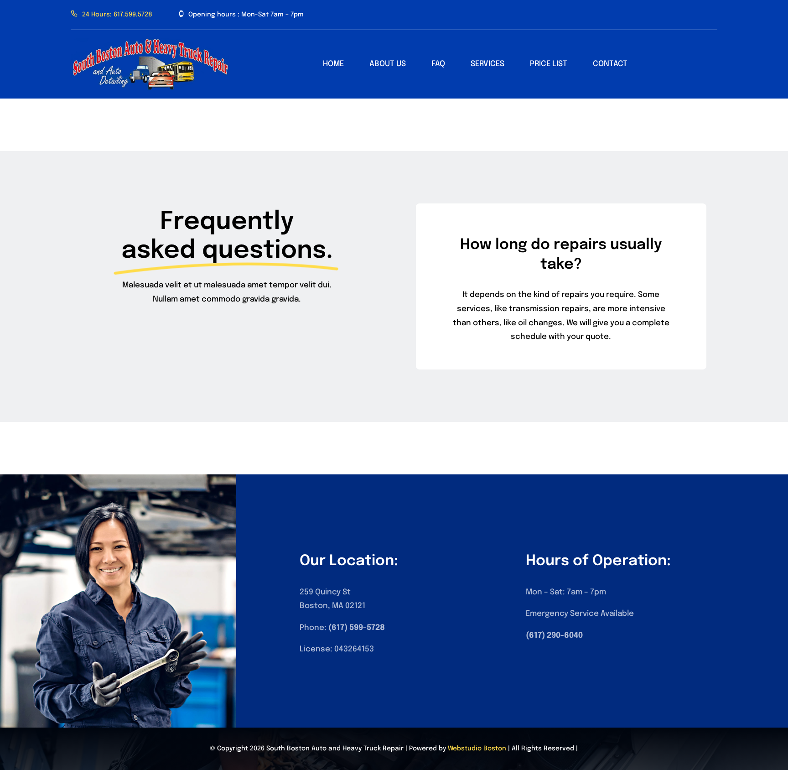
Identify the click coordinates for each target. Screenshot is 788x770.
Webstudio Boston (477, 748)
